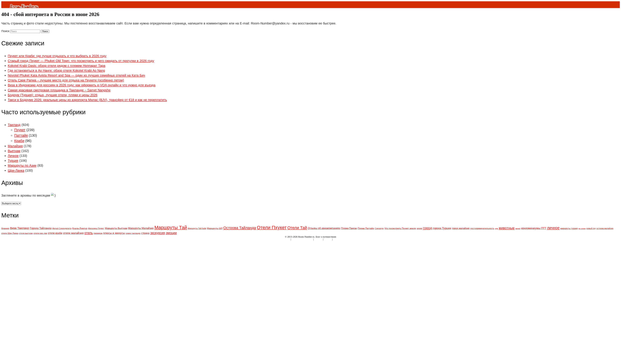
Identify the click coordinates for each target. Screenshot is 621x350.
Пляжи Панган (349, 228)
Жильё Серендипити (61, 228)
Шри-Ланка (16, 170)
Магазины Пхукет (96, 228)
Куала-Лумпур (79, 228)
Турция (13, 160)
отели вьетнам (26, 233)
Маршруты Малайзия (141, 228)
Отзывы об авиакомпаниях (324, 228)
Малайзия (15, 146)
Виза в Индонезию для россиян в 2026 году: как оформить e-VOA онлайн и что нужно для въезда (81, 85)
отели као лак (40, 233)
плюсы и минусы (114, 233)
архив (419, 228)
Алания (5, 228)
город (427, 228)
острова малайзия (604, 228)
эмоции (171, 233)
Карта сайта (284, 239)
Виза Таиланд (19, 228)
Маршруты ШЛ (215, 228)
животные (507, 228)
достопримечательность (482, 228)
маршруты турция (569, 228)
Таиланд (14, 125)
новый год (591, 228)
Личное (13, 156)
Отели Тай (297, 227)
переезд (98, 233)
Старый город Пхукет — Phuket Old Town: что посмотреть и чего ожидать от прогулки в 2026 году (81, 61)
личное (553, 228)
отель (88, 233)
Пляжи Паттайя (366, 228)
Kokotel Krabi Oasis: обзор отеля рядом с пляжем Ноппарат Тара (56, 65)
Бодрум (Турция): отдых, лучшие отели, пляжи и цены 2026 (52, 95)
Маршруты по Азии (22, 165)
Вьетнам (14, 151)
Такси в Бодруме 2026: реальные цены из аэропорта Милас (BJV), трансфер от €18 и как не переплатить (87, 100)
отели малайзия (73, 233)
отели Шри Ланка (9, 233)
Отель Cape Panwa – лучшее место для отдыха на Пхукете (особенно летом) (66, 80)
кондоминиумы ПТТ (533, 228)
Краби (19, 141)
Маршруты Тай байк (197, 228)
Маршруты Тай (170, 227)
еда (496, 228)
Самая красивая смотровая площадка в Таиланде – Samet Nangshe (59, 90)
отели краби (55, 233)
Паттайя (21, 135)
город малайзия (460, 228)
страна (145, 233)
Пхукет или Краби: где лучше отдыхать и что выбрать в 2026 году (57, 56)
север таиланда (133, 233)
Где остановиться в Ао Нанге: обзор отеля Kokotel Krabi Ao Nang (56, 70)
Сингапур (379, 228)
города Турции (442, 228)
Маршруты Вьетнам (116, 228)
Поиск (5, 31)
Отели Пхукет (272, 227)
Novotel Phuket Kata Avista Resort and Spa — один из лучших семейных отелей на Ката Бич (76, 75)
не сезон (582, 228)
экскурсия (157, 233)
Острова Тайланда (239, 228)
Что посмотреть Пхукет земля (400, 228)
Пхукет (19, 130)
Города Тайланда (40, 228)
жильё (517, 228)
